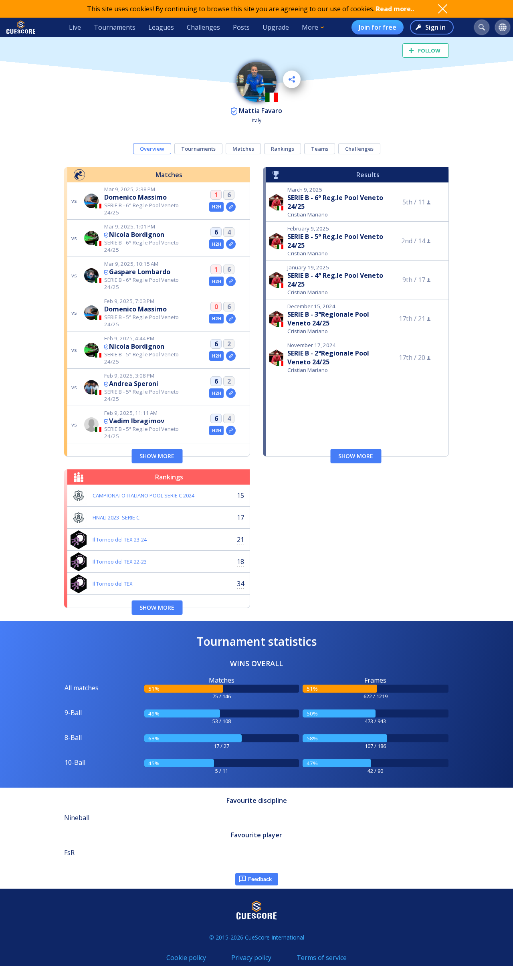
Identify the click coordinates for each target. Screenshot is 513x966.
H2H (216, 207)
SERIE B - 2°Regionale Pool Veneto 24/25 (328, 357)
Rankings (282, 148)
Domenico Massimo (135, 197)
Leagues (161, 27)
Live (75, 27)
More (310, 27)
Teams (319, 148)
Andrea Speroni (133, 383)
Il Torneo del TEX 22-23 (120, 561)
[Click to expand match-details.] (231, 207)
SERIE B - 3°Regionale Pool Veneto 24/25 (328, 318)
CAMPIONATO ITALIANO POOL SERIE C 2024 (143, 495)
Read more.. (395, 8)
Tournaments (114, 27)
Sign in (435, 27)
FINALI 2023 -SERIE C (116, 517)
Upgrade (276, 27)
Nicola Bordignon (136, 234)
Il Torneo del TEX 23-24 (120, 539)
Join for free (377, 27)
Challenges (203, 27)
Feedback (260, 879)
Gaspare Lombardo (139, 271)
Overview (152, 148)
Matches (243, 148)
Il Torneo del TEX (113, 583)
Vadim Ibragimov (136, 420)
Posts (241, 27)
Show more (156, 456)
